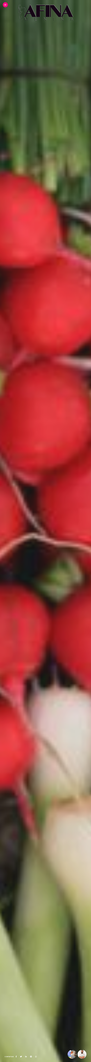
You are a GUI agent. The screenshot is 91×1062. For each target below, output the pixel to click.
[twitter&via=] (21, 1057)
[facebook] (16, 1057)
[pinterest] (31, 1057)
